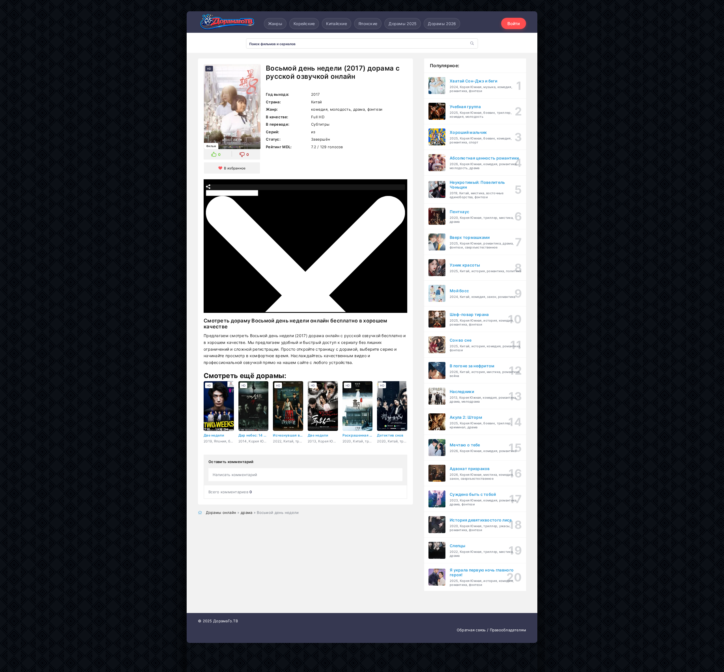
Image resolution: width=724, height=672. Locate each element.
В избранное (234, 168)
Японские (367, 23)
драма (246, 512)
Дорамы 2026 (442, 23)
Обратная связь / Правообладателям (491, 630)
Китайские (336, 23)
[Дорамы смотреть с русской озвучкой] (226, 23)
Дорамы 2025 (403, 23)
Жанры (275, 23)
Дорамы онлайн (221, 512)
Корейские (304, 23)
